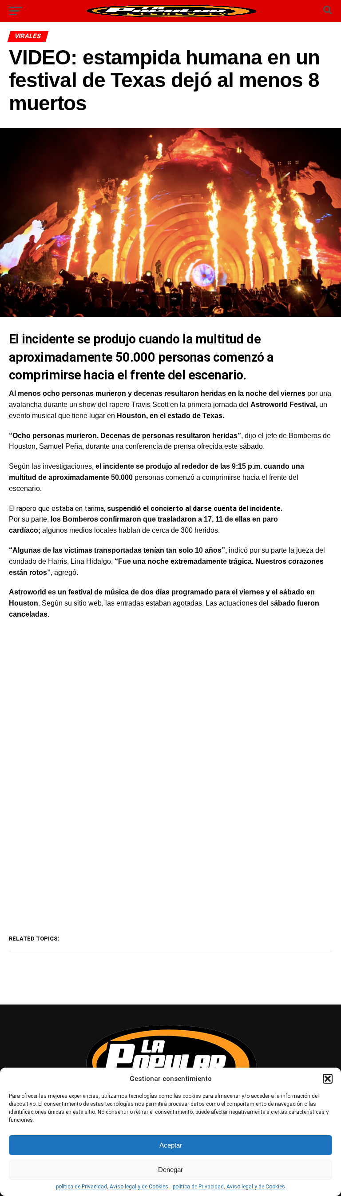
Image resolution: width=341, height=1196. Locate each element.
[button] (327, 1078)
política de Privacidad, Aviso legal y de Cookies (112, 1186)
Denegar (170, 1169)
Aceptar (170, 1145)
